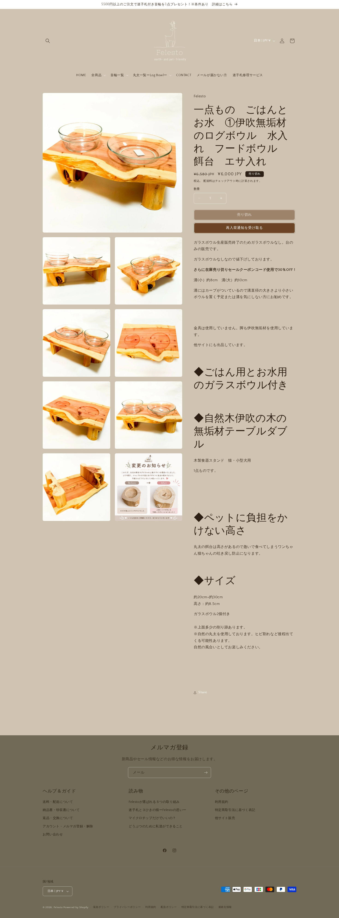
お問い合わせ (53, 834)
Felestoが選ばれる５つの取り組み (154, 802)
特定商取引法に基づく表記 (235, 810)
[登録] (206, 772)
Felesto (58, 907)
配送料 (207, 180)
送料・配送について (58, 802)
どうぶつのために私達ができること (156, 826)
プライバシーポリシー (127, 907)
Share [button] (202, 692)
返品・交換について (58, 818)
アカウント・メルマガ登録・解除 (68, 826)
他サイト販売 (225, 818)
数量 (197, 189)
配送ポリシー (169, 907)
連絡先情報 (225, 907)
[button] (48, 41)
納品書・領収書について (61, 810)
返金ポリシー (101, 907)
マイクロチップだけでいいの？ (152, 818)
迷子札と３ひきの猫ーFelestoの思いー (157, 810)
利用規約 (221, 802)
